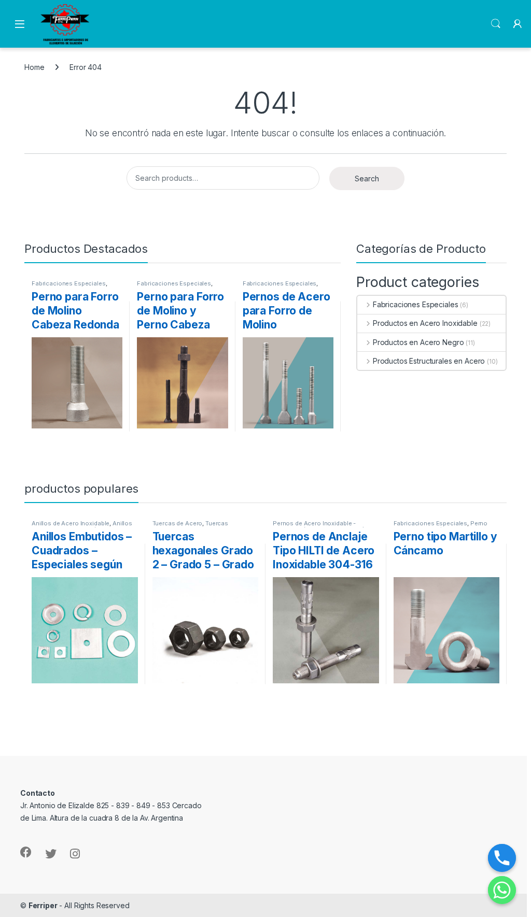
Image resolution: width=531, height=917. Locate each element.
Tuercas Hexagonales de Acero (190, 526)
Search (495, 24)
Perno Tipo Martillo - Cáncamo (441, 526)
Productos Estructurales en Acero (429, 360)
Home (34, 67)
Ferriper (43, 905)
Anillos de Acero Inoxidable (70, 523)
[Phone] (502, 858)
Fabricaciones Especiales (69, 283)
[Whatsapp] (502, 890)
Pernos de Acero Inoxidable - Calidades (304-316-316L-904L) (319, 526)
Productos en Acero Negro (418, 342)
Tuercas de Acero (177, 523)
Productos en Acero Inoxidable (425, 323)
